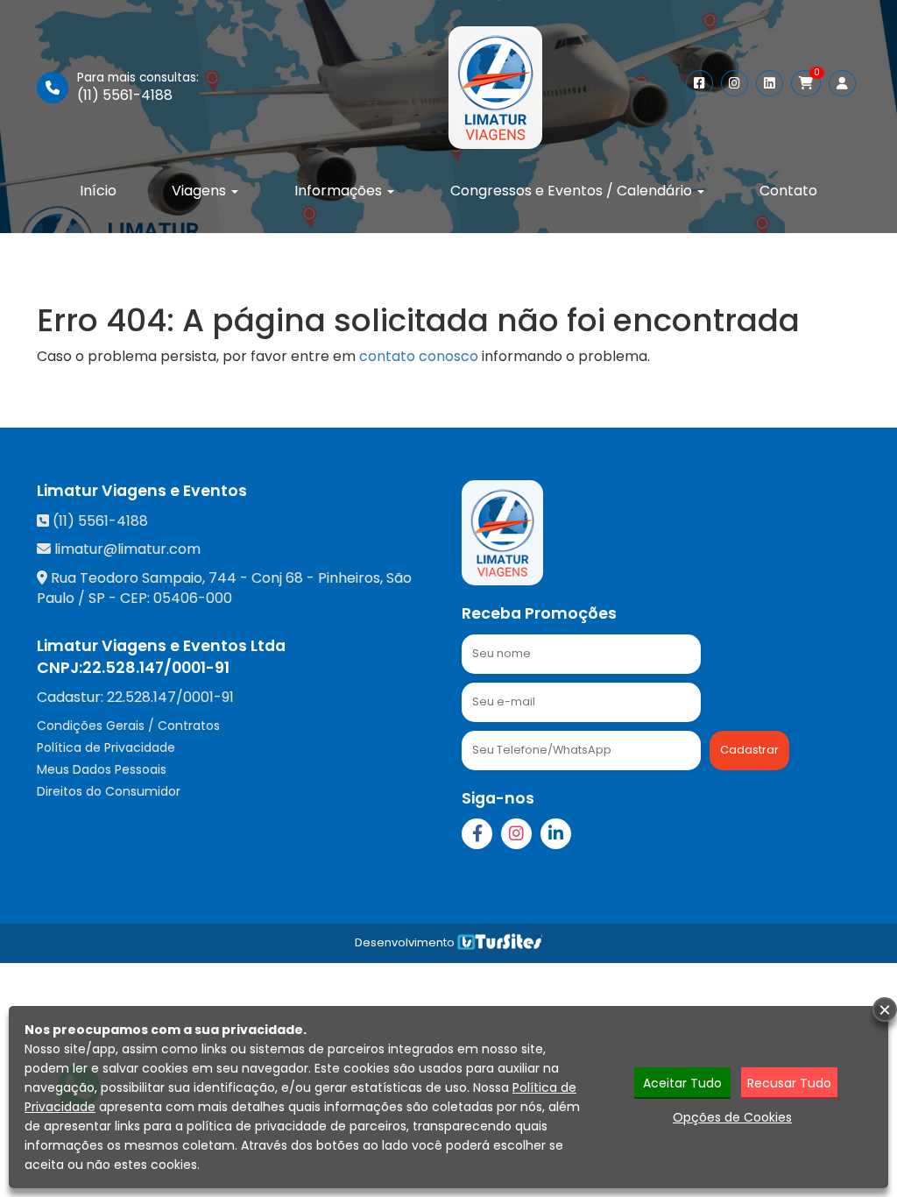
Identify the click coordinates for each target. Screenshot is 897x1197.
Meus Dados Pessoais (101, 769)
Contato (788, 191)
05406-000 (192, 598)
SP (96, 598)
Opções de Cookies (732, 1117)
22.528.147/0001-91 (156, 667)
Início (98, 191)
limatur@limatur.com (127, 549)
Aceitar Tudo (682, 1083)
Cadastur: (135, 697)
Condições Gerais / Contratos (128, 725)
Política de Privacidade (106, 747)
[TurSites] (499, 942)
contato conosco (418, 356)
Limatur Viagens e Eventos (142, 490)
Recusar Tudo (789, 1083)
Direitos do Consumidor (108, 791)
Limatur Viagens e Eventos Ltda (161, 645)
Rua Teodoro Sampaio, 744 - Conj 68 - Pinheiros (215, 578)
